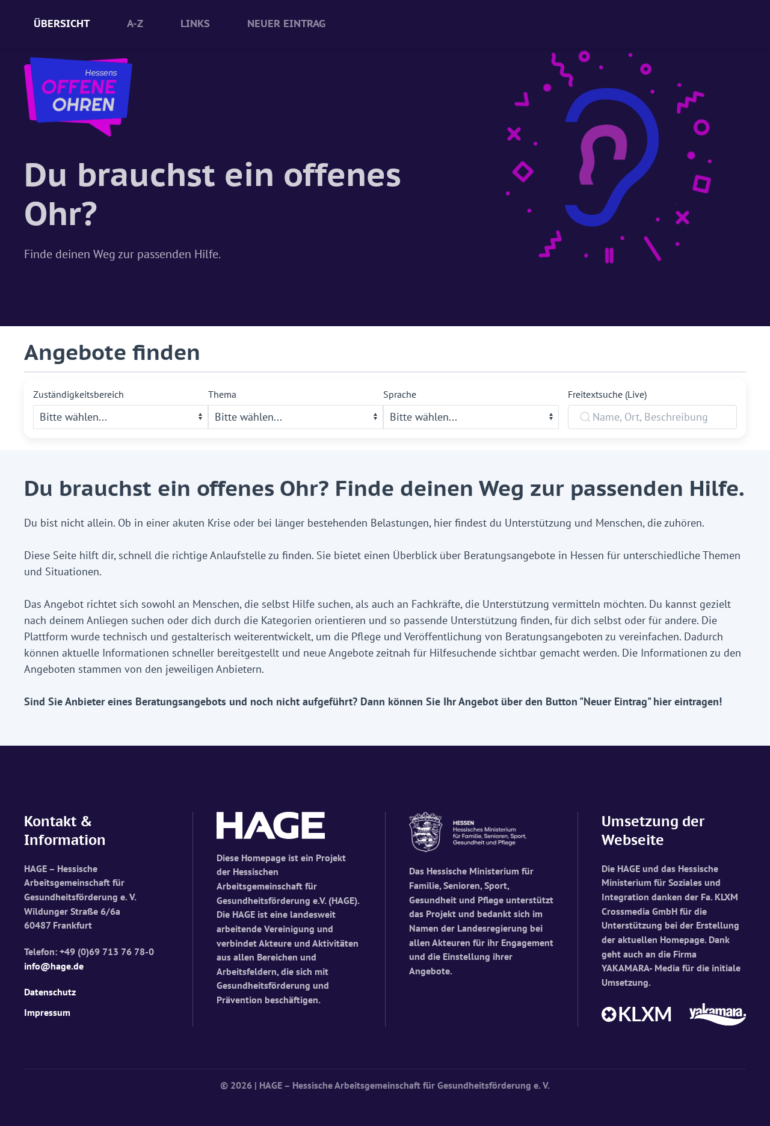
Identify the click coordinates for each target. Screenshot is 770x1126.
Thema (222, 394)
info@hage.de (54, 966)
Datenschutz (50, 992)
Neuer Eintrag (286, 23)
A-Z (135, 23)
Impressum (47, 1012)
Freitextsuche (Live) (607, 394)
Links (195, 23)
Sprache (399, 394)
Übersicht (62, 23)
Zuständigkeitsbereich (78, 394)
